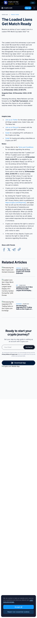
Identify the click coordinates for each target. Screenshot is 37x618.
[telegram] (14, 249)
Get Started (29, 347)
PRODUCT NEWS (15, 14)
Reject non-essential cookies (18, 612)
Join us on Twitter (11, 120)
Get (33, 3)
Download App (20, 363)
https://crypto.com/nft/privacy (15, 202)
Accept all (18, 607)
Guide (7, 133)
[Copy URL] (19, 249)
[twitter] (9, 249)
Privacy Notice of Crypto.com (9, 354)
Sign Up (28, 8)
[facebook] (4, 249)
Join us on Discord (11, 127)
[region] (18, 606)
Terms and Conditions (25, 147)
